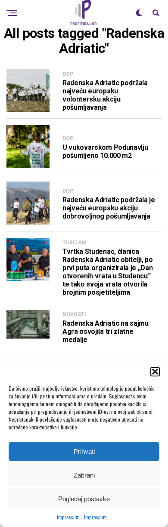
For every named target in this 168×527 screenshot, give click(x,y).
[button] (155, 371)
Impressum (68, 517)
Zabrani (84, 475)
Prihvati (84, 451)
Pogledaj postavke (84, 498)
